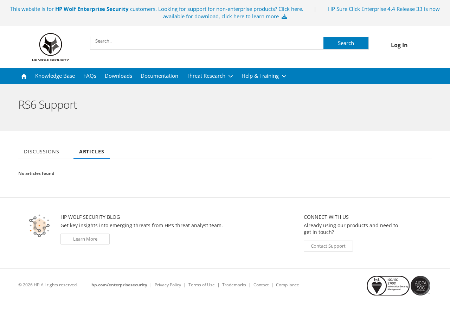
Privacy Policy (168, 285)
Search (346, 42)
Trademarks (234, 285)
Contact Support (328, 246)
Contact (261, 285)
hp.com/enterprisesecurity (119, 285)
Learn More (85, 239)
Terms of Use (201, 285)
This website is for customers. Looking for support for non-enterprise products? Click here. (156, 8)
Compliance (287, 285)
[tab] (41, 149)
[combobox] (229, 40)
